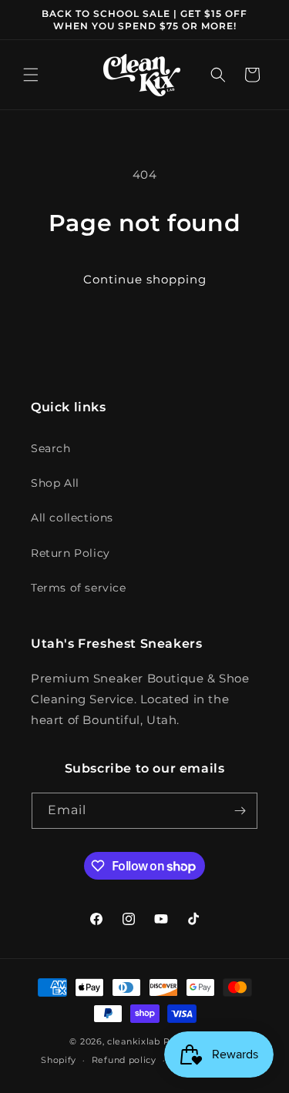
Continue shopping (145, 279)
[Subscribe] (240, 811)
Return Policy (70, 553)
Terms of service (78, 588)
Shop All (55, 483)
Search (51, 448)
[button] (31, 75)
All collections (72, 518)
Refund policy (124, 1059)
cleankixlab (133, 1041)
